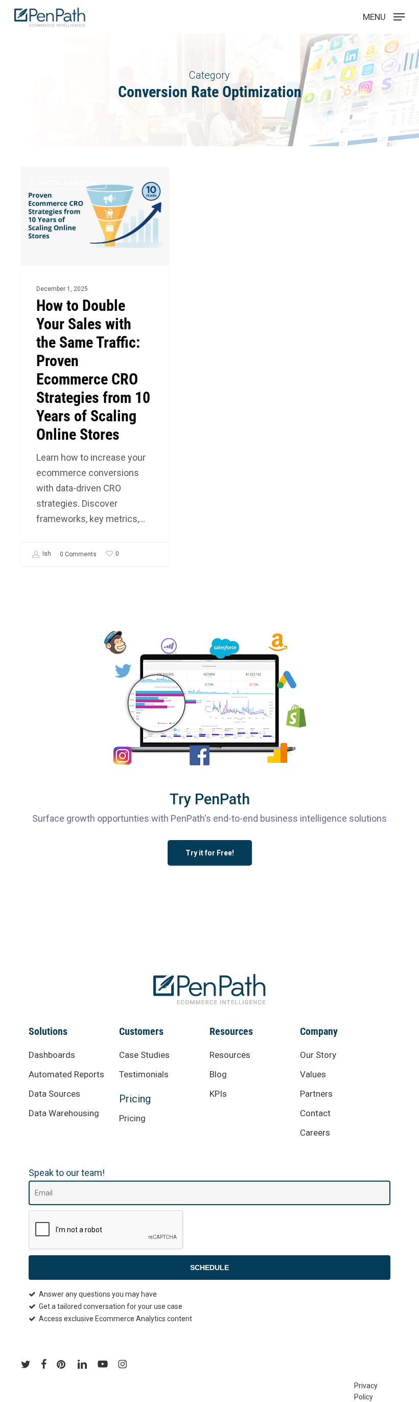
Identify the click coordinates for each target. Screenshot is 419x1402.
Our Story (318, 1055)
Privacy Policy (365, 1387)
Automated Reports (66, 1074)
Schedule (209, 1267)
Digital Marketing (69, 183)
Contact (315, 1113)
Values (313, 1074)
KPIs (218, 1094)
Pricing (135, 1099)
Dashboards (52, 1055)
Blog (218, 1074)
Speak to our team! (67, 1172)
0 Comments (78, 554)
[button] (210, 853)
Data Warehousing (64, 1113)
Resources (230, 1055)
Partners (316, 1094)
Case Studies (144, 1055)
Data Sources (54, 1094)
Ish (46, 553)
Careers (315, 1132)
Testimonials (144, 1074)
